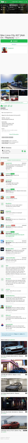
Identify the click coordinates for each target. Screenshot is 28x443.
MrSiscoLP (8, 315)
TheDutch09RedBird (10, 257)
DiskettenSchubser (10, 295)
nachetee (8, 289)
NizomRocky (8, 203)
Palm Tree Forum (9, 241)
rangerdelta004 (9, 324)
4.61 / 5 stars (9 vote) (4, 109)
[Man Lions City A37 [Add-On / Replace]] (14, 81)
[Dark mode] (24, 1)
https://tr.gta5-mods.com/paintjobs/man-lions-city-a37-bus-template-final (15, 235)
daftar (21, 334)
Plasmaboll (8, 278)
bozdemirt (11, 48)
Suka (11, 106)
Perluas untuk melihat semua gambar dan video (14, 102)
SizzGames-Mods (10, 248)
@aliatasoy (8, 190)
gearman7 (8, 217)
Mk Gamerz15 (9, 306)
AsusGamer (8, 225)
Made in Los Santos (5, 438)
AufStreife (8, 197)
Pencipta (12, 173)
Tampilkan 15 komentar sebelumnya (14, 160)
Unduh (14, 41)
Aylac (7, 265)
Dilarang (12, 197)
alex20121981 (9, 163)
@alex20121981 (9, 175)
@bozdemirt (8, 181)
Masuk (15, 334)
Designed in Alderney (5, 437)
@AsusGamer (9, 233)
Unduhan (5, 106)
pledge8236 (8, 211)
